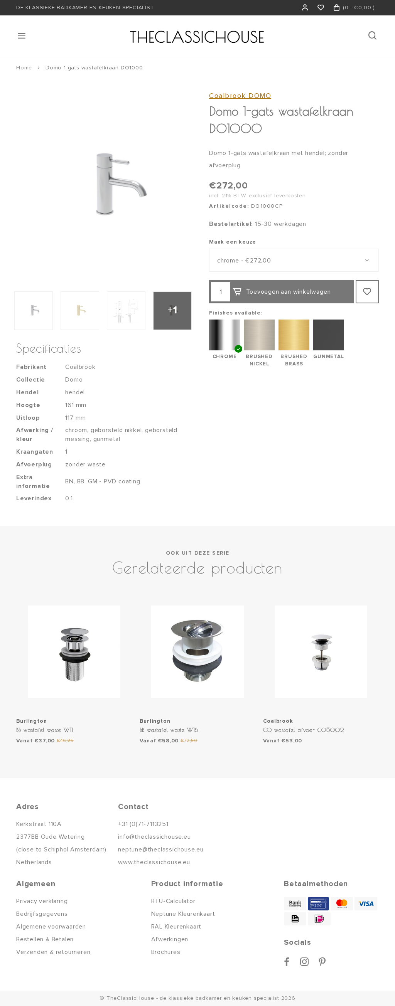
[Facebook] (287, 961)
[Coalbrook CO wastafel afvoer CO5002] (321, 652)
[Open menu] (22, 36)
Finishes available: (235, 313)
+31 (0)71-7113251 (143, 824)
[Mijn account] (305, 7)
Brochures (166, 952)
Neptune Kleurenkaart (183, 914)
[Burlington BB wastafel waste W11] (74, 652)
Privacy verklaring (42, 901)
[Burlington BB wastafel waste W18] (197, 652)
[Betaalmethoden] (295, 903)
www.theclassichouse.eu (154, 862)
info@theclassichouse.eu (154, 837)
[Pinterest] (322, 961)
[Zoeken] (373, 36)
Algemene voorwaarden (51, 926)
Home (24, 67)
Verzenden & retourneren (53, 952)
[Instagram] (305, 961)
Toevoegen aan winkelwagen (288, 292)
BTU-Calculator (173, 901)
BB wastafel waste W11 (45, 730)
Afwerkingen (170, 939)
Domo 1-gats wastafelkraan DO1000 (94, 67)
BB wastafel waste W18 (169, 730)
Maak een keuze (232, 242)
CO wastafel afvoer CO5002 (303, 730)
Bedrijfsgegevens (42, 914)
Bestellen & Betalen (45, 939)
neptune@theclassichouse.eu (161, 849)
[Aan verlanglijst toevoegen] (367, 291)
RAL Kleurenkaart (176, 926)
